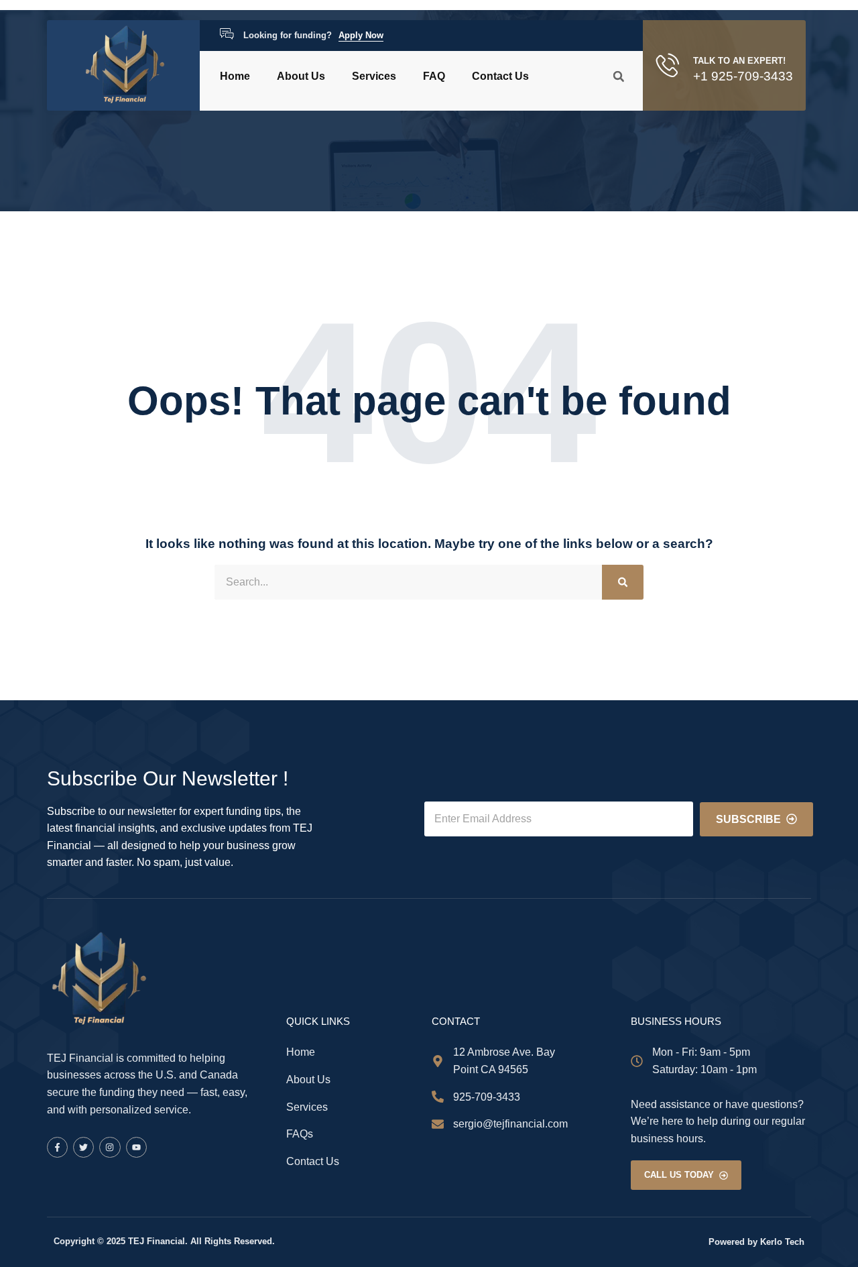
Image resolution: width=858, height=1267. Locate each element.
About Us (301, 76)
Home (235, 76)
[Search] (623, 582)
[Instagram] (109, 1147)
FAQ (434, 76)
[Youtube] (136, 1147)
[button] (618, 77)
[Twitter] (83, 1147)
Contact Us (500, 76)
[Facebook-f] (57, 1147)
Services (374, 76)
